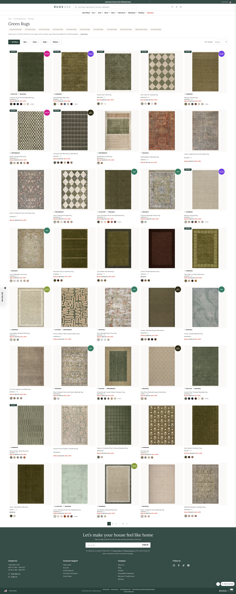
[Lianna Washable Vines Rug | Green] (31, 248)
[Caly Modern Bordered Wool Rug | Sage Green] (31, 307)
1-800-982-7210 (14, 565)
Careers (120, 570)
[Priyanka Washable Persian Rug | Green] (162, 190)
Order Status (67, 576)
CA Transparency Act (125, 589)
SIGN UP (145, 545)
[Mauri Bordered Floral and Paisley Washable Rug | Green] (74, 366)
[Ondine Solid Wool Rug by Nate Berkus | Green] (162, 307)
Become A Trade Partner (126, 576)
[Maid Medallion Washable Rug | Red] (162, 131)
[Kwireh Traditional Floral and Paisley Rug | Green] (31, 190)
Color (99, 13)
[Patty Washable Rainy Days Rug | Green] (118, 307)
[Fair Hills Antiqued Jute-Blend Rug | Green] (31, 366)
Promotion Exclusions (70, 573)
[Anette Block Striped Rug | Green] (118, 131)
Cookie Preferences (129, 591)
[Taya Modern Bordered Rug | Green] (118, 248)
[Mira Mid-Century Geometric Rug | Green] (74, 248)
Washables (131, 13)
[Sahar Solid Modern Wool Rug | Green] (31, 484)
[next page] (126, 523)
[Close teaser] (5, 288)
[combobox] (221, 42)
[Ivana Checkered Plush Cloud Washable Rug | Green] (118, 190)
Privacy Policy (114, 589)
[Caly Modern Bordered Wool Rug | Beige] (118, 484)
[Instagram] (174, 565)
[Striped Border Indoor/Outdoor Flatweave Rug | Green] (118, 366)
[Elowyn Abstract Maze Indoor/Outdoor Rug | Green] (74, 307)
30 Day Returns (68, 570)
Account (66, 568)
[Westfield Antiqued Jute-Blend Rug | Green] (205, 484)
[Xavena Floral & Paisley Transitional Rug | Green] (74, 425)
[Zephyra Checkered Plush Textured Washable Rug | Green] (118, 425)
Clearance (150, 13)
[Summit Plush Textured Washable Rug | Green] (205, 366)
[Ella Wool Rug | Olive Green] (162, 425)
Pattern (55, 42)
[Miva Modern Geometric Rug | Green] (205, 425)
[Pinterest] (188, 565)
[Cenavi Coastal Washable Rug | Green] (205, 307)
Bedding (141, 13)
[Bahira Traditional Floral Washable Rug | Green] (162, 484)
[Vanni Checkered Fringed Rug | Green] (74, 190)
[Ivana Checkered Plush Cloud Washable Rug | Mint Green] (74, 484)
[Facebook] (179, 565)
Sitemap (121, 579)
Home (9, 19)
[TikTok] (183, 565)
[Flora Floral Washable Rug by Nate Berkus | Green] (162, 366)
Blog (119, 568)
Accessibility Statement (126, 573)
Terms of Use (106, 589)
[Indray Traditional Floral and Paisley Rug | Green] (205, 131)
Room (106, 13)
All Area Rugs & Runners (20, 19)
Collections (121, 13)
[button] (14, 42)
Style (113, 13)
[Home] (62, 7)
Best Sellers (86, 13)
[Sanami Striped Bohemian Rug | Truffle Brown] (162, 248)
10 (123, 524)
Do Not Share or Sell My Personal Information (143, 589)
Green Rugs (31, 19)
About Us (121, 565)
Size (93, 13)
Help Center (67, 565)
